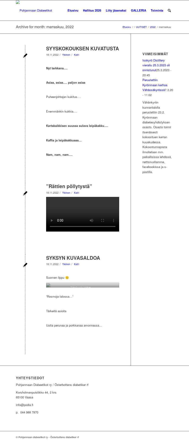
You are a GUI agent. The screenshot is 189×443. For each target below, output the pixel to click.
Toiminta (157, 10)
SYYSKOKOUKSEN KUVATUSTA (82, 48)
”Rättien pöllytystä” (69, 186)
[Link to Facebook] (169, 437)
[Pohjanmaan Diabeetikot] (34, 10)
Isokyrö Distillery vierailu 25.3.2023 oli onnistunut (156, 65)
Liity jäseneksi (116, 10)
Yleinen (66, 54)
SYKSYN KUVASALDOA (73, 257)
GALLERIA (138, 10)
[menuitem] (169, 10)
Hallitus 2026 (92, 10)
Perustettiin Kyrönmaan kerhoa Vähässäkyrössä (154, 85)
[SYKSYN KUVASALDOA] (25, 265)
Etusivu (73, 10)
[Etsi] (169, 10)
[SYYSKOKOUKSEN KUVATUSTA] (25, 56)
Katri (76, 54)
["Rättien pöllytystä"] (25, 193)
